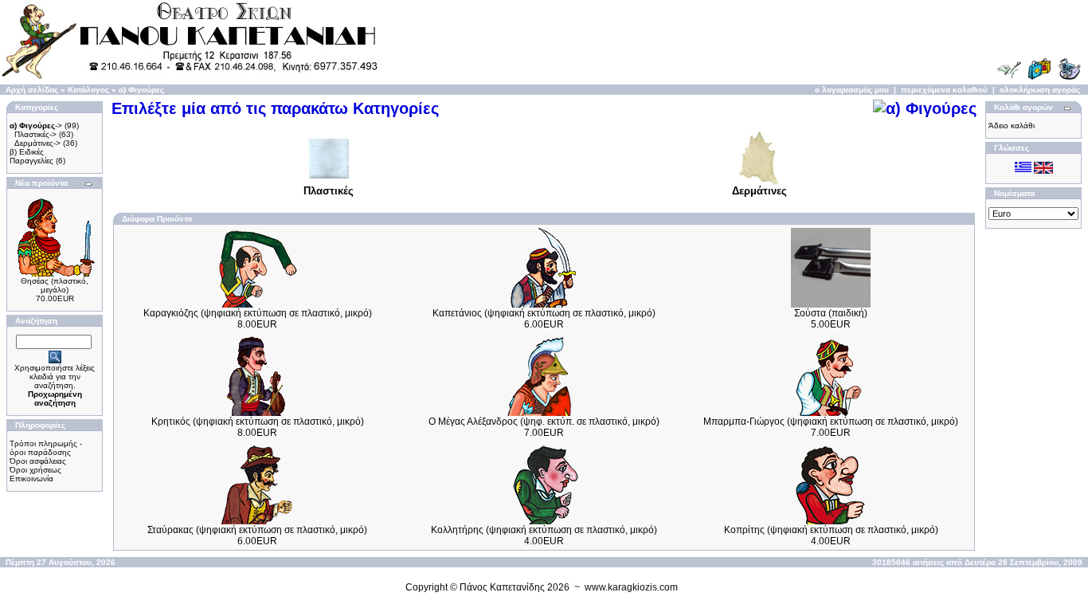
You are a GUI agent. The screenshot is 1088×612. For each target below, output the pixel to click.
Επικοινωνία (31, 478)
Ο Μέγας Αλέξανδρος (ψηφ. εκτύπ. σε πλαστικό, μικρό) (544, 421)
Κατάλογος (88, 89)
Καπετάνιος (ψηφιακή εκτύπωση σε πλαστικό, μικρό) (544, 313)
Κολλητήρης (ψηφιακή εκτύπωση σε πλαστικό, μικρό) (544, 530)
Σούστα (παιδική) (830, 313)
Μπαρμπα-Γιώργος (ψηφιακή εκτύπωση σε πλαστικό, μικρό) (830, 421)
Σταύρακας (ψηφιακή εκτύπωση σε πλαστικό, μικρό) (257, 530)
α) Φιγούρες (141, 89)
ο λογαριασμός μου (852, 89)
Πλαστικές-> (35, 134)
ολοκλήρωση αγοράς (1040, 89)
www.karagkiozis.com (631, 587)
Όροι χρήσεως (35, 469)
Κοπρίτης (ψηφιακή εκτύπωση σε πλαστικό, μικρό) (831, 530)
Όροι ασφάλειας (38, 461)
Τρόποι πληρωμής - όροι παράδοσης (46, 448)
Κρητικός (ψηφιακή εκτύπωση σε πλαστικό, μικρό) (257, 421)
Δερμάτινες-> (37, 143)
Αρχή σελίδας (32, 89)
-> (36, 125)
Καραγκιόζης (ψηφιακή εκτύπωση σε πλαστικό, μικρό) (257, 313)
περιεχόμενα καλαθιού (944, 89)
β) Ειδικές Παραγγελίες (31, 156)
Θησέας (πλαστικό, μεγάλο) (54, 285)
